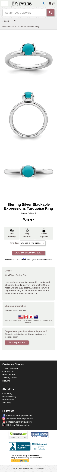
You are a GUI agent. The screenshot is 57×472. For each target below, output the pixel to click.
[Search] (50, 12)
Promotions (8, 399)
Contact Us (7, 371)
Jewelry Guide (9, 377)
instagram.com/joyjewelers (19, 418)
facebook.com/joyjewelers (19, 415)
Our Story (7, 393)
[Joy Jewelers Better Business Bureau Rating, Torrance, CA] (28, 446)
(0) (53, 3)
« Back (5, 21)
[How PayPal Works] (28, 458)
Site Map (6, 402)
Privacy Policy (9, 396)
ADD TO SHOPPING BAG (28, 252)
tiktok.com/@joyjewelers (18, 425)
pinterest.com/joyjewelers (19, 422)
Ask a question (17, 342)
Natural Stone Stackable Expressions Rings (21, 27)
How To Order (9, 374)
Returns (6, 380)
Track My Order (10, 368)
